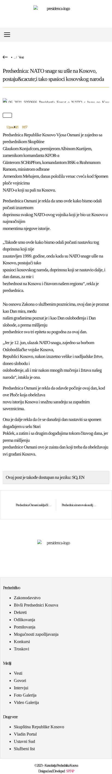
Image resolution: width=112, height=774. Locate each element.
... (14, 57)
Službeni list (24, 748)
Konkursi (22, 641)
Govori (20, 680)
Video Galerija (26, 702)
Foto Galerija (25, 695)
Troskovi (21, 649)
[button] (107, 34)
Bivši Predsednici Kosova (36, 605)
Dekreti (20, 612)
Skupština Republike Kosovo (39, 726)
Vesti (21, 57)
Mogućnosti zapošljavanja (36, 634)
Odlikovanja (24, 619)
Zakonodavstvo (27, 597)
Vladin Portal (25, 734)
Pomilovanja (24, 627)
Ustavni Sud (24, 741)
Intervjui (21, 688)
